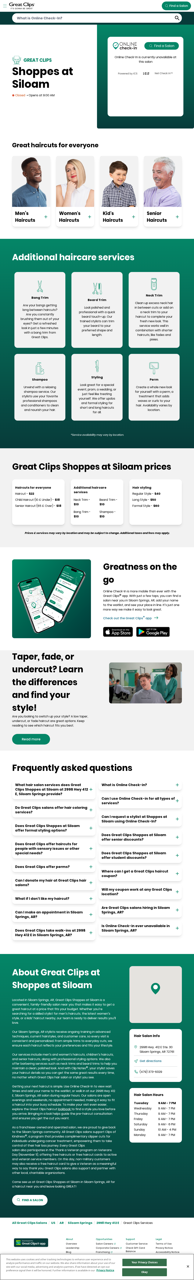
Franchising (103, 1252)
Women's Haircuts (70, 216)
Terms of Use (164, 1243)
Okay (144, 1272)
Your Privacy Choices (144, 1262)
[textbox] (39, 321)
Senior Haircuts (157, 216)
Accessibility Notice (167, 1252)
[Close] (188, 1266)
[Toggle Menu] (5, 6)
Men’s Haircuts (25, 216)
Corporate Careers (107, 1247)
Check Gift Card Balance (135, 1249)
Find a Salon (164, 45)
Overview (71, 1243)
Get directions (151, 1061)
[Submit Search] (177, 18)
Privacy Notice (164, 1247)
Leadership (72, 1247)
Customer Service (137, 1243)
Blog (68, 1252)
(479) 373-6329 (151, 1072)
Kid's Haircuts (113, 216)
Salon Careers (104, 1243)
